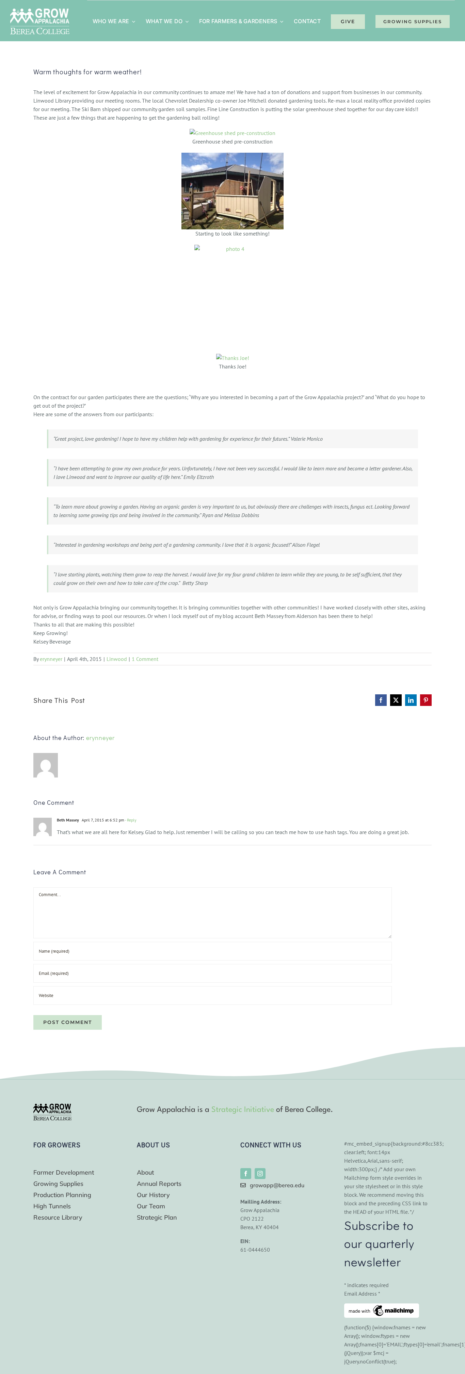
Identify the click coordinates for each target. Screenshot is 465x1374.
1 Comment (145, 658)
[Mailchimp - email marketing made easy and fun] (381, 1307)
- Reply (130, 819)
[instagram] (260, 1173)
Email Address (362, 1293)
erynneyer (51, 658)
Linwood (117, 658)
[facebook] (245, 1173)
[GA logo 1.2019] (52, 1106)
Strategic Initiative (242, 1110)
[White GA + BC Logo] (39, 11)
